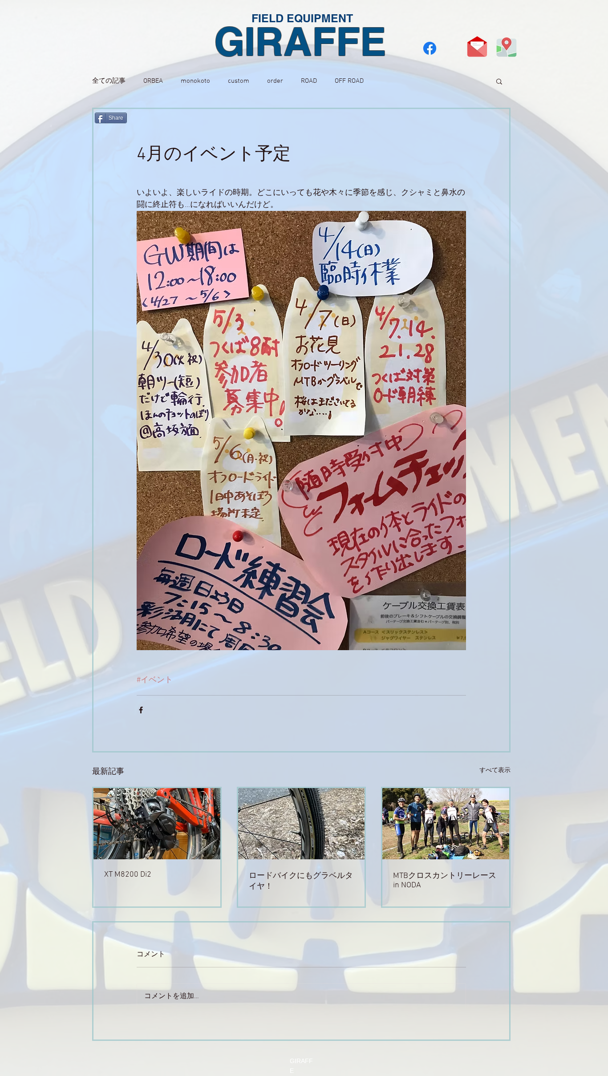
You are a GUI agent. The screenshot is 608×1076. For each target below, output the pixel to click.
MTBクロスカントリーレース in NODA (444, 880)
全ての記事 (109, 81)
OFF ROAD (349, 81)
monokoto (195, 81)
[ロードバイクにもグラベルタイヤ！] (301, 823)
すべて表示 (495, 770)
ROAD (309, 81)
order (275, 81)
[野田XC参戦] (445, 823)
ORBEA (153, 81)
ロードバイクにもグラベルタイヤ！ (301, 881)
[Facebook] (429, 48)
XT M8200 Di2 (127, 874)
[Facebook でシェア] (141, 710)
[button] (499, 81)
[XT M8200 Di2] (156, 823)
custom (238, 81)
